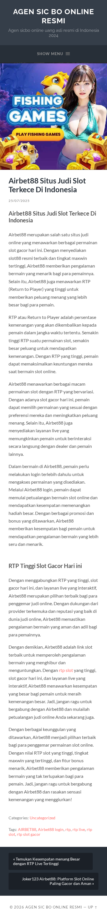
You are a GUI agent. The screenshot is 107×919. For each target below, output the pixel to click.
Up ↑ (93, 907)
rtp (68, 829)
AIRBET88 (27, 829)
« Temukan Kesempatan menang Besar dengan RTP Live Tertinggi (46, 861)
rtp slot (66, 670)
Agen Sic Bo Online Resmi (53, 16)
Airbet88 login (51, 829)
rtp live (78, 829)
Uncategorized (42, 818)
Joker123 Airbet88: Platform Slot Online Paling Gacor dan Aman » (58, 881)
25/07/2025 (19, 201)
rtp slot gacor (29, 834)
